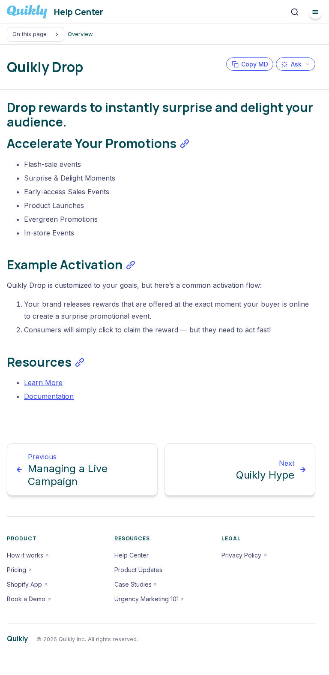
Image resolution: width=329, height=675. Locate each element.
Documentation (49, 396)
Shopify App (24, 584)
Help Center (131, 555)
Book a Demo (26, 599)
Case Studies (133, 584)
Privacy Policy (241, 555)
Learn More (43, 382)
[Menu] (315, 12)
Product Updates (138, 569)
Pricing (16, 569)
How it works (25, 555)
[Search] (295, 12)
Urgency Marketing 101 (146, 599)
